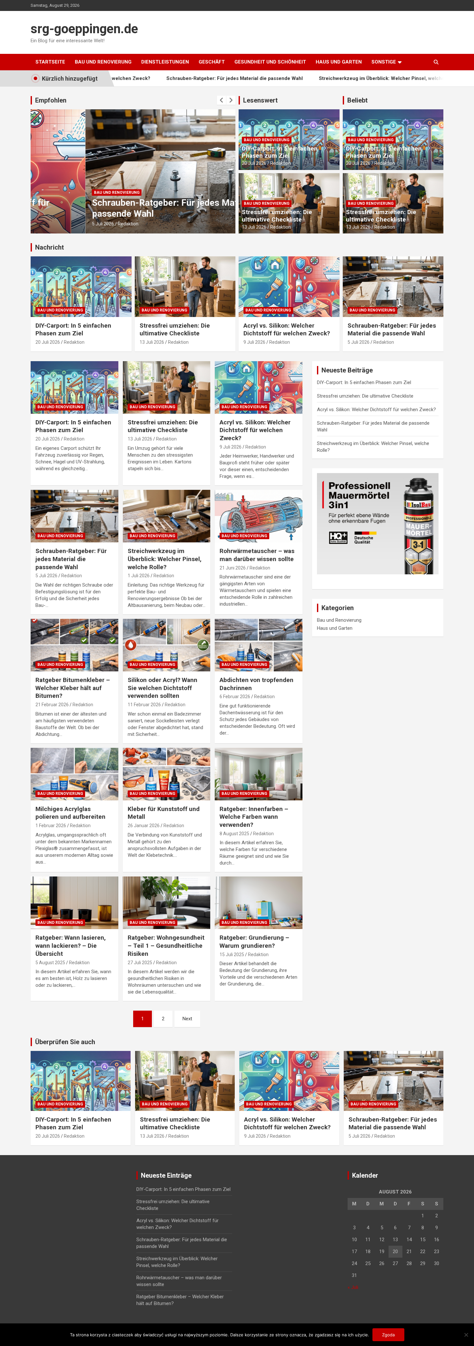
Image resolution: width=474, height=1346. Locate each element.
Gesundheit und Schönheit (270, 62)
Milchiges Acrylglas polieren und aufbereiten (70, 813)
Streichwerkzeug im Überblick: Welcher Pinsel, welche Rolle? (339, 78)
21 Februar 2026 (52, 704)
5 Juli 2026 (48, 223)
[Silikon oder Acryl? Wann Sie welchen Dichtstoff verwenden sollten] (167, 645)
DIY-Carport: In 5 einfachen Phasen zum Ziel (280, 152)
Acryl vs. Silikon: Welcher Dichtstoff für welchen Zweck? (286, 329)
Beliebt (357, 100)
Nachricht (49, 247)
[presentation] (221, 100)
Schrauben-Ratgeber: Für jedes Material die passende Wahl (184, 78)
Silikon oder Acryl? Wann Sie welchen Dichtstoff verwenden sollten (162, 687)
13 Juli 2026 (254, 227)
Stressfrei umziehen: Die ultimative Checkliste (277, 215)
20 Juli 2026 (254, 163)
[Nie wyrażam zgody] (466, 1334)
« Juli (353, 1287)
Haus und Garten (339, 62)
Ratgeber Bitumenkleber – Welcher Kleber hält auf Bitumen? (72, 687)
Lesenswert (260, 100)
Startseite (50, 62)
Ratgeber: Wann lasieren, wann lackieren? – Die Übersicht (70, 945)
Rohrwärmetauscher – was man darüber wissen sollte (257, 555)
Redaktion (73, 223)
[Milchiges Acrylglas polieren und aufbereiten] (74, 773)
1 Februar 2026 (50, 825)
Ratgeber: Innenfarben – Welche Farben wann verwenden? (254, 816)
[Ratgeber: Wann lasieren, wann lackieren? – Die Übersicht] (74, 902)
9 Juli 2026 (254, 342)
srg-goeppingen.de (84, 28)
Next (187, 1019)
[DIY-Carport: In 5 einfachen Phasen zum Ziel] (74, 387)
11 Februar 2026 (144, 704)
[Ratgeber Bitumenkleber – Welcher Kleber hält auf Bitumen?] (74, 645)
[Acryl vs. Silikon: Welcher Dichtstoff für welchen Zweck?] (259, 387)
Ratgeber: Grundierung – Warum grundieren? (254, 941)
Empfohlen (50, 100)
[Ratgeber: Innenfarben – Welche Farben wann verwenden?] (259, 773)
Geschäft (212, 62)
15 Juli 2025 (232, 954)
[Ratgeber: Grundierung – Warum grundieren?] (259, 902)
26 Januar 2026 (144, 825)
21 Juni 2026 (233, 567)
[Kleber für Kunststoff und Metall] (167, 773)
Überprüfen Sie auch (65, 1042)
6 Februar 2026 (235, 696)
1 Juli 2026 (139, 575)
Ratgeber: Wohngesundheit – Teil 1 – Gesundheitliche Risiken (166, 945)
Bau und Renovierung (103, 62)
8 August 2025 (234, 833)
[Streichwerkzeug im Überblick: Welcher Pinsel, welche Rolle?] (167, 516)
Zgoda (388, 1334)
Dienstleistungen (165, 62)
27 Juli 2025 (140, 962)
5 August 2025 (50, 962)
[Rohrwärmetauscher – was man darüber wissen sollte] (259, 516)
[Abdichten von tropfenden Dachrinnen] (259, 645)
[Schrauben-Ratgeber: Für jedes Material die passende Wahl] (74, 516)
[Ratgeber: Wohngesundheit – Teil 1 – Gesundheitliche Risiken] (167, 902)
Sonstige (383, 62)
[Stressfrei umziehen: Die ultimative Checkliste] (167, 387)
